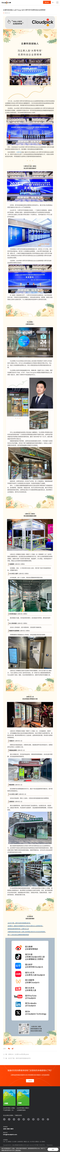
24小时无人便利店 (34, 1141)
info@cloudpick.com (10, 1134)
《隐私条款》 (18, 1150)
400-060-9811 (8, 1129)
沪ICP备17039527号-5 (39, 1145)
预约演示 (47, 2)
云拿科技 (18, 152)
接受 (53, 1149)
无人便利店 (8, 1141)
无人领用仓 (42, 1141)
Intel (4, 1141)
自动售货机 (20, 1141)
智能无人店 (26, 1141)
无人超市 (14, 1141)
